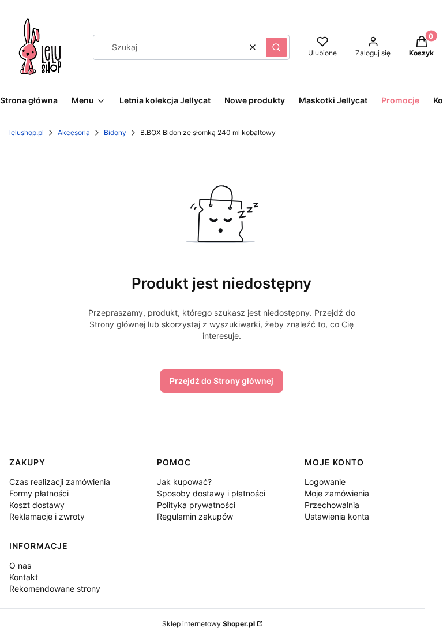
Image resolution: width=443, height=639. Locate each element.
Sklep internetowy (208, 623)
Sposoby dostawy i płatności (211, 493)
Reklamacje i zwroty (47, 516)
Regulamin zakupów (195, 516)
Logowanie (325, 482)
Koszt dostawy (37, 505)
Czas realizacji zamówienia (59, 482)
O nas (20, 565)
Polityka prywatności (196, 505)
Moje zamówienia (337, 493)
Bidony (115, 132)
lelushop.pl (26, 132)
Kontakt (23, 577)
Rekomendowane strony (54, 588)
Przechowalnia (332, 505)
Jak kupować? (184, 482)
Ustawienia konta (337, 516)
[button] (276, 47)
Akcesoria (74, 132)
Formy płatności (39, 493)
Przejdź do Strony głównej (221, 381)
